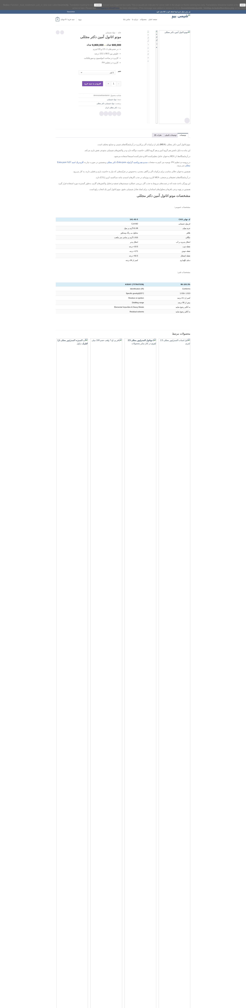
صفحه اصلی (152, 19)
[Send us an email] (57, 12)
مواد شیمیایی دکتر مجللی (105, 103)
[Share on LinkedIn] (101, 113)
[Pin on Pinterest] (106, 113)
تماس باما (126, 19)
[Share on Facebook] (119, 113)
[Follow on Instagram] (62, 12)
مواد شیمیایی (110, 33)
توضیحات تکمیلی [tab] (171, 135)
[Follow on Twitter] (59, 12)
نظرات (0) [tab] (158, 135)
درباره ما (135, 19)
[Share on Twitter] (114, 113)
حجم (119, 71)
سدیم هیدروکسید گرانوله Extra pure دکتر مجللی (127, 162)
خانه (119, 33)
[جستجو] (160, 19)
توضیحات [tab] (183, 135)
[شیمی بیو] (177, 19)
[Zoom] (187, 120)
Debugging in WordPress (107, 8)
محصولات (143, 19)
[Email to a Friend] (110, 113)
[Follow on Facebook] (64, 12)
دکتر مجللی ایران (111, 108)
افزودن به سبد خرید (92, 84)
